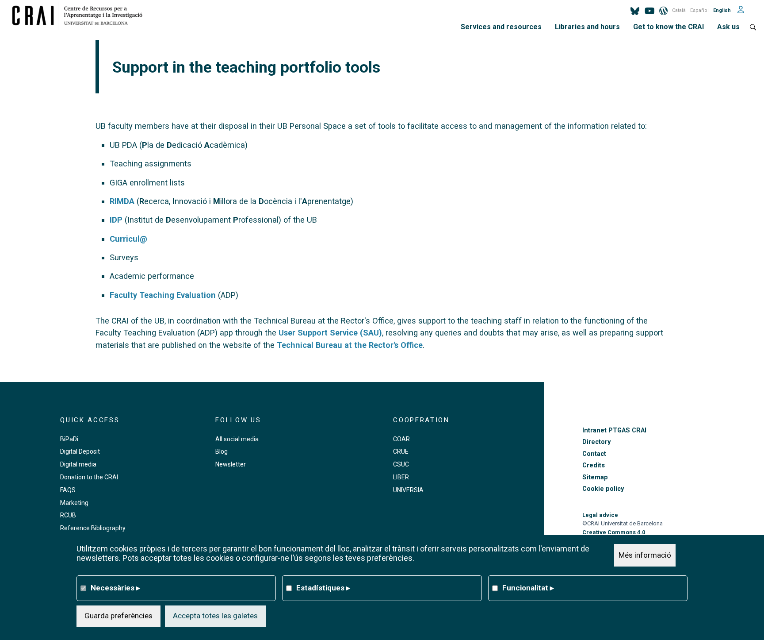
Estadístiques (323, 587)
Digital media (78, 464)
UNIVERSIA (408, 489)
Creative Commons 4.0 (613, 532)
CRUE (401, 451)
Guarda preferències (118, 615)
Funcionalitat (528, 587)
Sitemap (595, 477)
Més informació (645, 555)
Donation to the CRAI (89, 477)
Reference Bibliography (93, 528)
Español (699, 10)
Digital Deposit (80, 451)
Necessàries (115, 587)
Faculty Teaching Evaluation (163, 295)
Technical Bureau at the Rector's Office (350, 345)
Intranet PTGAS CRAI (614, 430)
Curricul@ (128, 238)
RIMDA (122, 201)
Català (679, 10)
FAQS (68, 489)
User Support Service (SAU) (330, 332)
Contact (594, 454)
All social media (237, 439)
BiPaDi (69, 439)
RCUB (68, 515)
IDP (116, 219)
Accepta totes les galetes (215, 615)
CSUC (401, 464)
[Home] (81, 15)
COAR (401, 439)
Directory (596, 442)
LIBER (401, 477)
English (722, 10)
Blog (221, 451)
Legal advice (600, 515)
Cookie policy (603, 489)
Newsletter (230, 464)
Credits (593, 465)
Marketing (74, 502)
